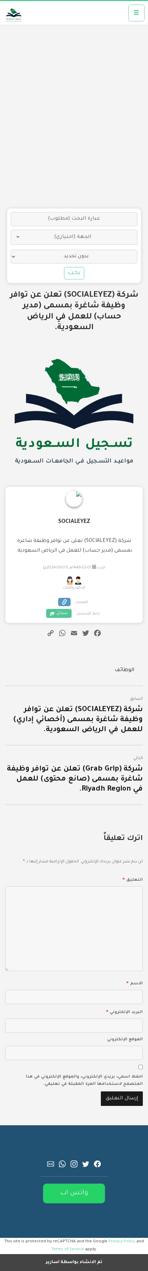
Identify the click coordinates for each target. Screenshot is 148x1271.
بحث (74, 273)
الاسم (134, 982)
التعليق (133, 879)
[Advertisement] (74, 116)
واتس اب (74, 1193)
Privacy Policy (121, 1241)
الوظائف (124, 670)
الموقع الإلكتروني (125, 1040)
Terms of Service (67, 1249)
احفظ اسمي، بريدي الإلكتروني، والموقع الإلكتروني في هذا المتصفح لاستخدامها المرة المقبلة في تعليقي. (84, 1081)
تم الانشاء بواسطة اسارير (74, 1262)
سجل (62, 613)
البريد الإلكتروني (124, 1011)
